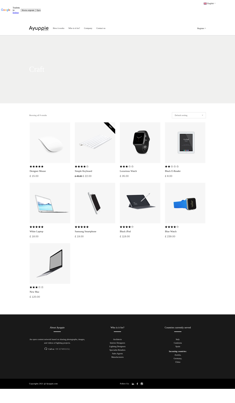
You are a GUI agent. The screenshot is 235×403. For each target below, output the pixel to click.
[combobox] (189, 115)
